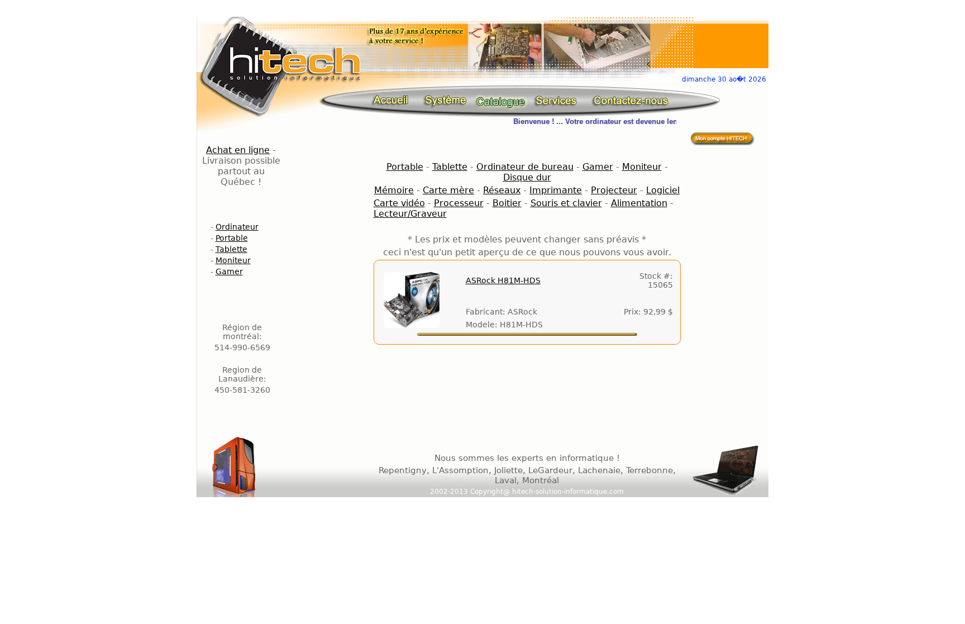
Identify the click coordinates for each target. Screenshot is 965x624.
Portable (232, 238)
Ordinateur (237, 226)
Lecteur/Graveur (410, 213)
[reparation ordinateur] (558, 100)
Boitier (507, 203)
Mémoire (394, 190)
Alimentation (639, 203)
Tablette (231, 249)
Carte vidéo (399, 203)
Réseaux (501, 190)
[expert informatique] (394, 100)
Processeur (459, 203)
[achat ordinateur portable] (445, 100)
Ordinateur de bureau (525, 166)
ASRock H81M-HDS (503, 280)
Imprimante (555, 190)
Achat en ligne (238, 150)
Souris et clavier (566, 203)
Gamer (229, 271)
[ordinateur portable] (630, 100)
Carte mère (448, 190)
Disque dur (527, 177)
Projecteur (614, 190)
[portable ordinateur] (501, 100)
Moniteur (233, 260)
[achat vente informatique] (723, 138)
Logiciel (663, 190)
